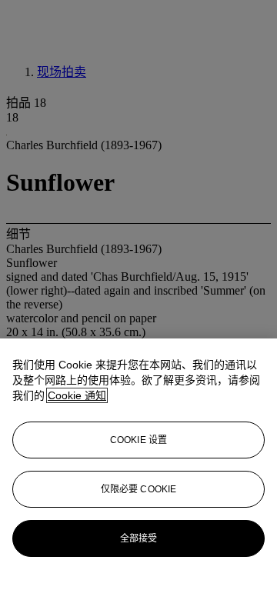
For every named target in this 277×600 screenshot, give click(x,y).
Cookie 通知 (77, 395)
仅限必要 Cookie (138, 489)
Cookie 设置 (138, 440)
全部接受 (138, 538)
